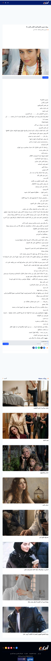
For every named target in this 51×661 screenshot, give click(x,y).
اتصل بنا (26, 653)
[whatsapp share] (39, 348)
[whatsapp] (33, 348)
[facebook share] (44, 348)
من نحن (39, 653)
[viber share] (36, 348)
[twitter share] (41, 348)
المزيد (5, 378)
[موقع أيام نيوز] (45, 2)
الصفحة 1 (45, 343)
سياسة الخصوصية (32, 653)
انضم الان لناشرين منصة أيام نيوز (16, 653)
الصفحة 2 (46, 77)
